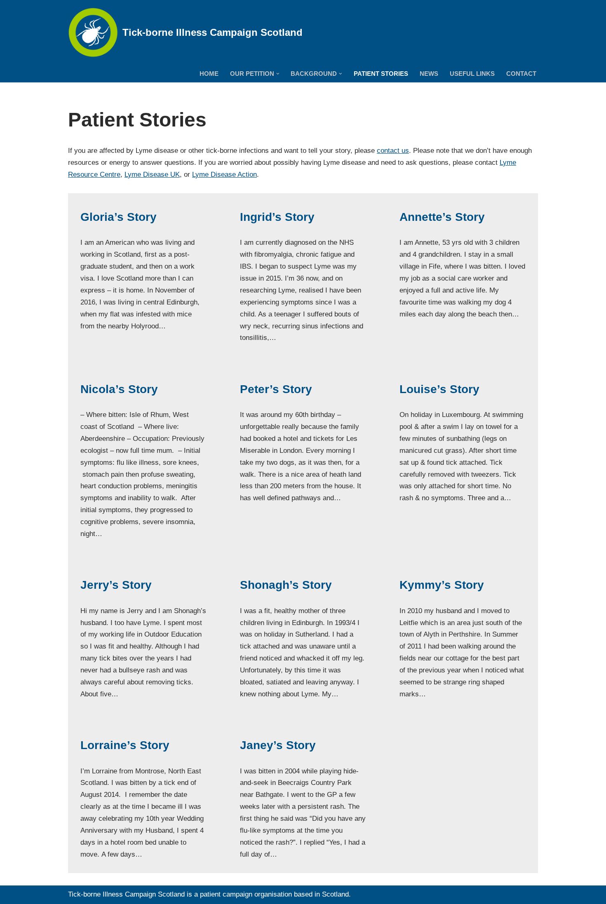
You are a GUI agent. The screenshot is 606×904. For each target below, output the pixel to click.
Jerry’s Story (116, 584)
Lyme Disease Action (224, 174)
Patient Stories (381, 73)
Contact (521, 73)
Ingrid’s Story (277, 217)
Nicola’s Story (119, 389)
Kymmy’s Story (441, 584)
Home (209, 73)
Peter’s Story (276, 389)
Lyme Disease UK (152, 174)
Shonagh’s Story (286, 584)
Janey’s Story (278, 745)
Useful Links (472, 73)
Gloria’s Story (118, 217)
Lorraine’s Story (124, 745)
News (429, 73)
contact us (393, 151)
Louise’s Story (439, 389)
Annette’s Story (442, 217)
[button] (278, 73)
